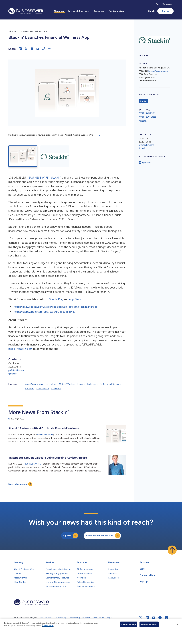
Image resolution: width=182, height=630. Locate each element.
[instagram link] (166, 617)
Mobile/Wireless (67, 384)
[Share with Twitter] (26, 49)
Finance (81, 384)
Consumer (56, 388)
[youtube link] (153, 618)
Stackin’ (56, 177)
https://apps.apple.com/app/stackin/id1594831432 (44, 311)
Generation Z (43, 388)
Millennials (92, 384)
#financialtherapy (147, 112)
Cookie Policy (48, 625)
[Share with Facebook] (32, 49)
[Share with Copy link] (44, 49)
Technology (51, 384)
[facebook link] (160, 617)
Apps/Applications (34, 384)
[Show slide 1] (22, 156)
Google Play (56, 299)
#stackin (143, 120)
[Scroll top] (172, 550)
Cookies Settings (128, 624)
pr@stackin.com (16, 370)
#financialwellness (147, 116)
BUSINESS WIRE (38, 177)
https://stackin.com (20, 348)
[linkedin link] (147, 617)
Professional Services (110, 384)
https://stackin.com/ (158, 71)
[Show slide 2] (54, 156)
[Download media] (99, 135)
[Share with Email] (38, 49)
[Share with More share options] (49, 49)
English (143, 101)
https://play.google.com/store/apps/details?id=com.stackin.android (55, 306)
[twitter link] (140, 617)
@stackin (12, 373)
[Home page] (25, 11)
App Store (75, 299)
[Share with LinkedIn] (20, 49)
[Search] (157, 4)
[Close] (178, 624)
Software (29, 388)
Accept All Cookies (149, 624)
